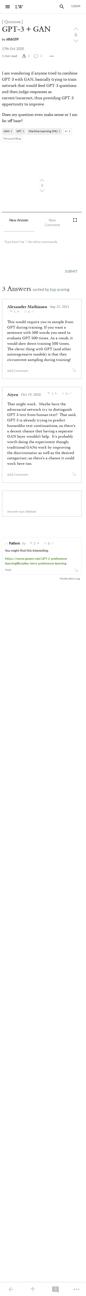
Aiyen (12, 395)
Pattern (14, 543)
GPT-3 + (26, 29)
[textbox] (41, 247)
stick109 (12, 39)
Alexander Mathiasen (27, 307)
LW (19, 7)
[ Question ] (12, 22)
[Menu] (7, 6)
